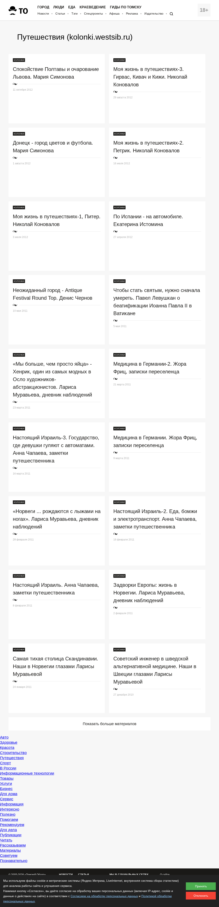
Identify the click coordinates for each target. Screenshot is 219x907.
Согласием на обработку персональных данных (104, 896)
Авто (4, 737)
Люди (58, 7)
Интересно (9, 809)
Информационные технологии (27, 773)
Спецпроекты (93, 13)
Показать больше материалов (109, 724)
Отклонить (201, 895)
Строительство (13, 753)
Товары (6, 778)
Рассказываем (13, 845)
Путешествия (12, 758)
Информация (12, 804)
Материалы (10, 850)
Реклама (132, 13)
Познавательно (13, 861)
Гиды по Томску (125, 7)
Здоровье (8, 742)
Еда (71, 7)
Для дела (8, 830)
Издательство (153, 13)
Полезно (7, 814)
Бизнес (6, 789)
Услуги (6, 783)
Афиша (114, 13)
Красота (7, 747)
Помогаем (9, 819)
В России (8, 768)
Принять (201, 886)
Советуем (8, 855)
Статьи (60, 13)
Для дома (8, 794)
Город (43, 7)
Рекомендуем (12, 825)
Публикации (10, 835)
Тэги (74, 13)
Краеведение (93, 7)
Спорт (5, 763)
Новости (43, 13)
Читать (6, 840)
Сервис (6, 799)
